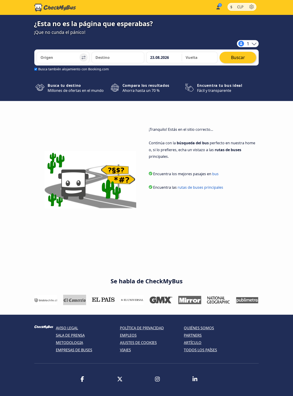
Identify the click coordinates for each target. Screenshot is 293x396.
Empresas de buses (74, 349)
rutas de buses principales (200, 187)
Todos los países (200, 349)
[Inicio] (55, 7)
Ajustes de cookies (138, 342)
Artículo (192, 342)
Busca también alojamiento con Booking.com (73, 69)
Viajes (125, 349)
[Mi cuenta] (218, 7)
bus (215, 173)
